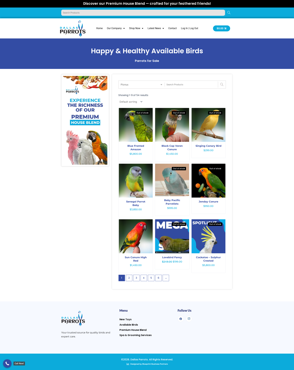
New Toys (125, 319)
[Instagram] (189, 319)
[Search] (229, 13)
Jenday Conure (208, 201)
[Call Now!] (7, 363)
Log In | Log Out (189, 28)
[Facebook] (181, 319)
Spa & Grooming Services (135, 335)
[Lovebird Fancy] (172, 236)
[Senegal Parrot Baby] (136, 181)
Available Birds (128, 325)
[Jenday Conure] (208, 181)
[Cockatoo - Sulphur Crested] (208, 236)
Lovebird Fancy (172, 257)
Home (99, 28)
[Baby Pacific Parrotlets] (172, 180)
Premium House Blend (133, 330)
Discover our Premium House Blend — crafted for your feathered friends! (147, 3)
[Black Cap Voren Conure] (172, 125)
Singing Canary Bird (208, 145)
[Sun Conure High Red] (136, 236)
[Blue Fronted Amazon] (136, 125)
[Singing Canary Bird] (208, 125)
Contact (172, 28)
